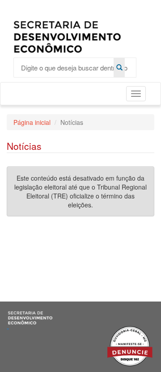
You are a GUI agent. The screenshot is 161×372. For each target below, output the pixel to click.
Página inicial (32, 122)
